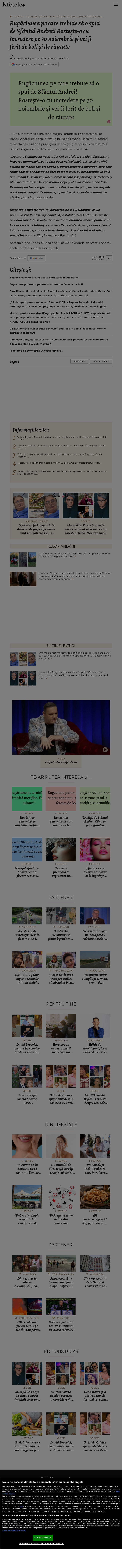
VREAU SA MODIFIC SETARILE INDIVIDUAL (41, 1543)
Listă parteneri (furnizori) (14, 1530)
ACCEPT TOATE (42, 1537)
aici (21, 1506)
